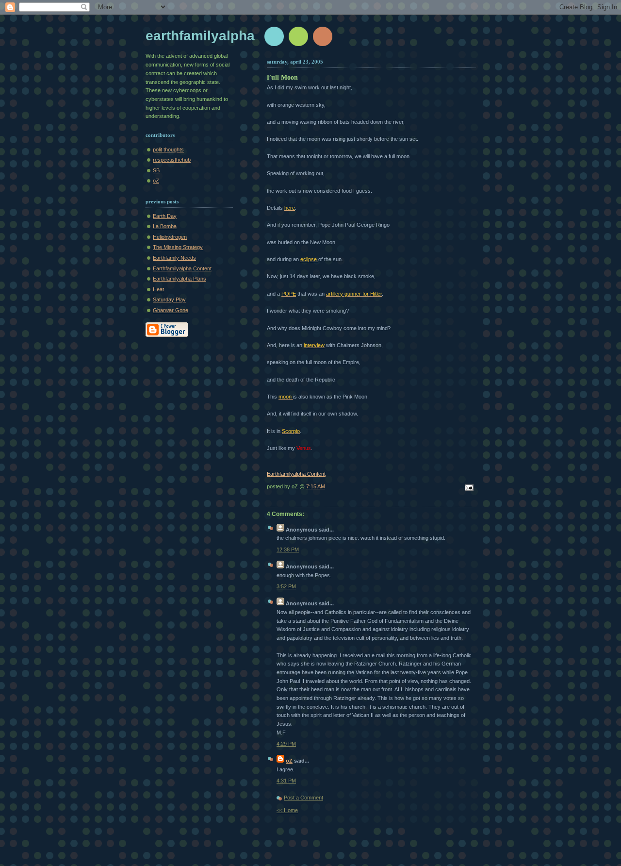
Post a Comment (303, 797)
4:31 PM (286, 780)
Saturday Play (169, 299)
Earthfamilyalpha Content (182, 268)
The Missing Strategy (178, 247)
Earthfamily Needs (174, 258)
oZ (156, 180)
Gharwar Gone (170, 310)
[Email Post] (467, 488)
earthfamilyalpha (200, 35)
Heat (158, 289)
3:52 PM (286, 586)
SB (156, 170)
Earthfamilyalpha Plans (179, 279)
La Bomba (165, 226)
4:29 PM (286, 744)
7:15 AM (315, 486)
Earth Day (165, 216)
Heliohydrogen (170, 237)
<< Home (287, 810)
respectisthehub (172, 160)
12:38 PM (288, 549)
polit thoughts (168, 149)
